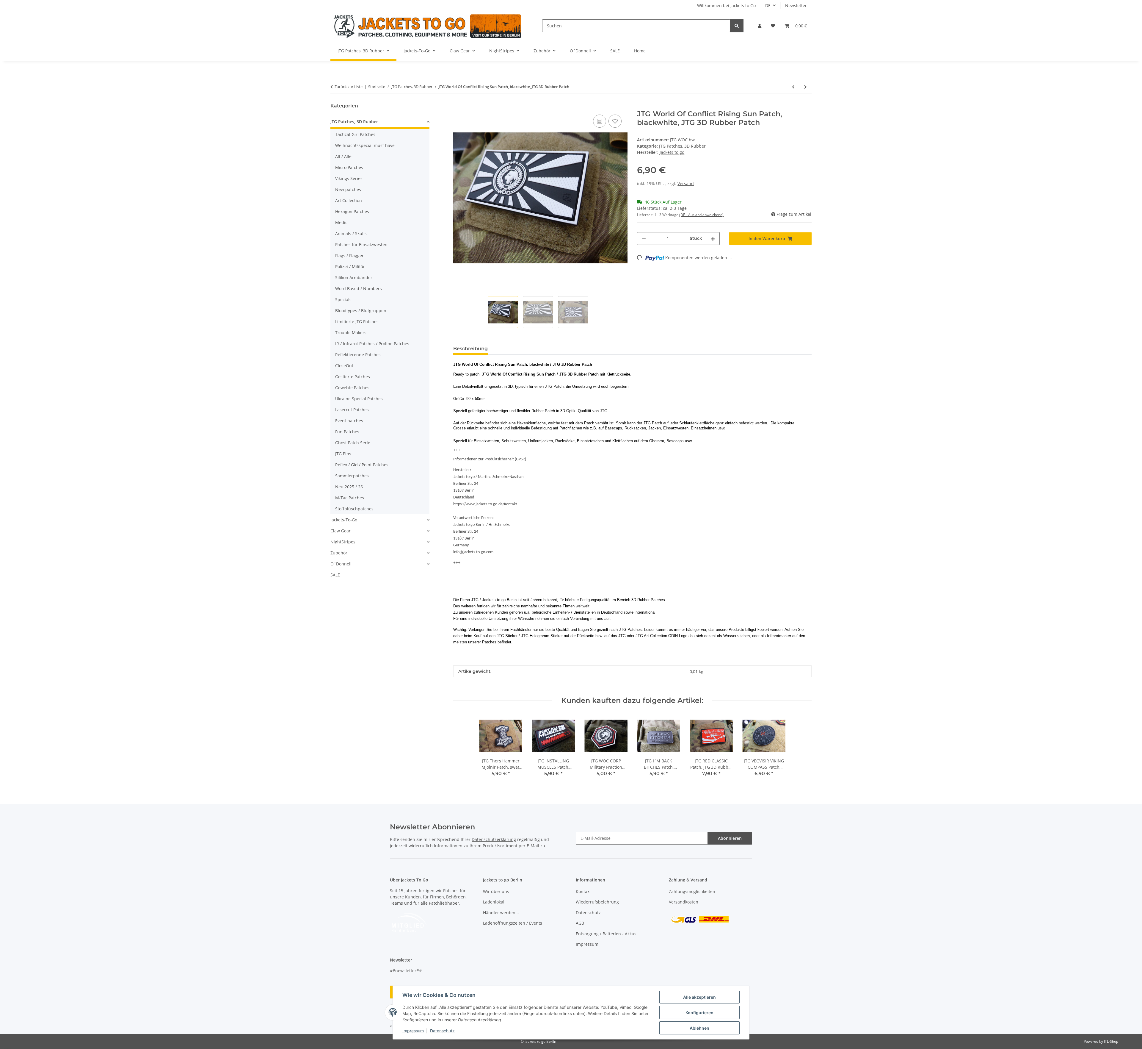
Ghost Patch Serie (352, 442)
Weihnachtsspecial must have (365, 145)
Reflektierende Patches (358, 354)
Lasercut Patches (352, 409)
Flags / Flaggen (350, 255)
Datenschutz (442, 1030)
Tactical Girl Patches (355, 134)
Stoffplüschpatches (354, 509)
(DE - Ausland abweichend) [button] (701, 214)
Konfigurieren (699, 1012)
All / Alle (343, 156)
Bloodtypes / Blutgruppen (360, 310)
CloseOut (344, 365)
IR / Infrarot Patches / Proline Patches (372, 343)
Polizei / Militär (350, 266)
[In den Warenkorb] (458, 106)
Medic (341, 222)
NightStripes (342, 542)
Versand (685, 183)
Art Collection (348, 200)
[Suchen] (736, 25)
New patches (348, 189)
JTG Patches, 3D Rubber (682, 146)
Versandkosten (683, 902)
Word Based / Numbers (358, 288)
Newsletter (796, 5)
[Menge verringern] (643, 238)
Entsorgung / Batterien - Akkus (606, 934)
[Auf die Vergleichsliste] (599, 121)
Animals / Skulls (351, 233)
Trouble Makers (350, 332)
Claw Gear (340, 531)
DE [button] (768, 5)
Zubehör (338, 553)
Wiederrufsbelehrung (597, 902)
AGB (580, 923)
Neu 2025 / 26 (349, 487)
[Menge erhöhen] (712, 238)
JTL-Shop (1111, 1041)
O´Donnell (341, 564)
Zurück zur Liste (349, 86)
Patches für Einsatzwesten (361, 244)
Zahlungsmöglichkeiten (692, 891)
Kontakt (583, 891)
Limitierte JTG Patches (357, 321)
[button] (759, 25)
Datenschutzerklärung (494, 839)
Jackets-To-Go (343, 520)
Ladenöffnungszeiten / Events (512, 923)
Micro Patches (349, 167)
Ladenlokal (493, 902)
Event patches (349, 420)
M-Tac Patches (349, 498)
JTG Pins (343, 454)
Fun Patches (347, 431)
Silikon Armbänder (353, 277)
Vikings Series (349, 178)
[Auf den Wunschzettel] (615, 121)
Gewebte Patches (352, 387)
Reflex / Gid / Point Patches (361, 465)
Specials (343, 299)
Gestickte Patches (352, 376)
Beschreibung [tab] (470, 348)
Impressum (413, 1030)
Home (640, 51)
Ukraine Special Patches (359, 398)
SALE (335, 575)
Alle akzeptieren (699, 997)
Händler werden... (501, 912)
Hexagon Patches (352, 211)
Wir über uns (496, 891)
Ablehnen (699, 1028)
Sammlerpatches (352, 476)
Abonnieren (730, 838)
